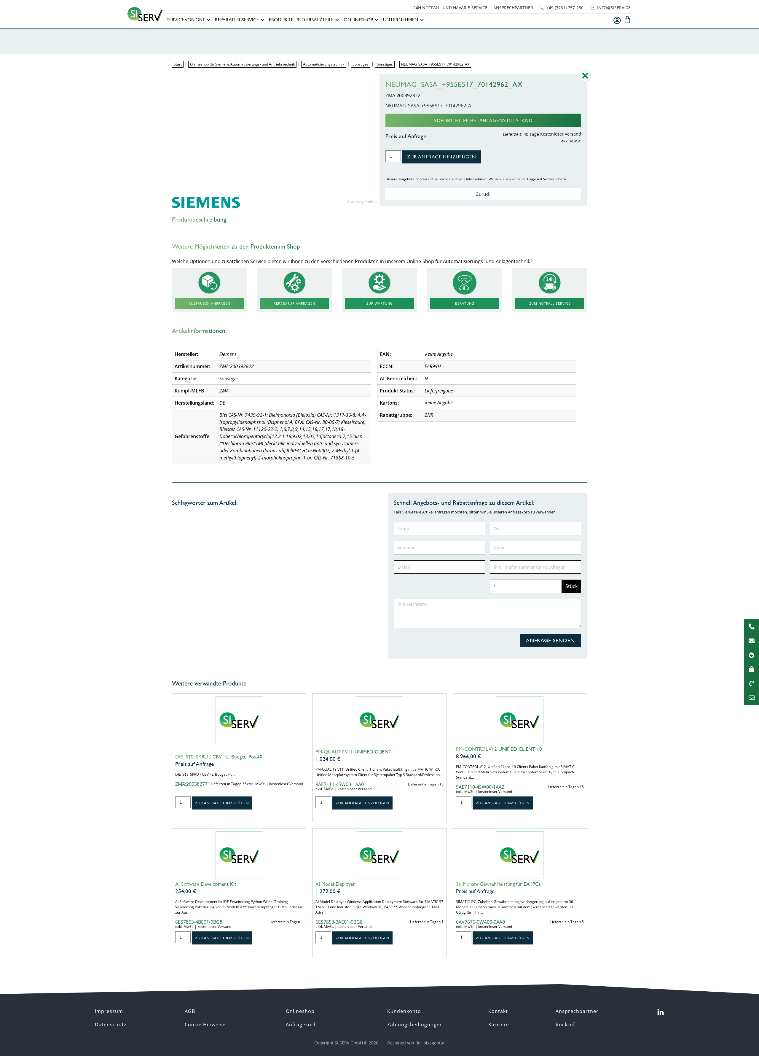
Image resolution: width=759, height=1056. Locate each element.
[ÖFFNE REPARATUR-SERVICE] (262, 19)
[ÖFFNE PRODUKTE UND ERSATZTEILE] (337, 19)
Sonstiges (361, 64)
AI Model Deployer (335, 884)
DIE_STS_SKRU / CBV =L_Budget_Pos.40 (218, 757)
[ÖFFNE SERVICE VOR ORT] (208, 19)
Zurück (483, 194)
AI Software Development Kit (205, 884)
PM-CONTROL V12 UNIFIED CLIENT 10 (499, 749)
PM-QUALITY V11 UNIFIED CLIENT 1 (355, 752)
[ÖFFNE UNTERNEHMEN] (422, 19)
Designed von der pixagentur (416, 1043)
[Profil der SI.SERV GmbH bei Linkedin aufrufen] (660, 1012)
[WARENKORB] (627, 19)
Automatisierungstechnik (323, 64)
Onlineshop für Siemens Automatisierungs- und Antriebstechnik (242, 64)
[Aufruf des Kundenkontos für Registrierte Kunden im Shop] (617, 20)
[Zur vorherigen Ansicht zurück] (585, 80)
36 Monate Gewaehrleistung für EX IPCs (498, 884)
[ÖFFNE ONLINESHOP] (376, 19)
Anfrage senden (550, 640)
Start (178, 64)
